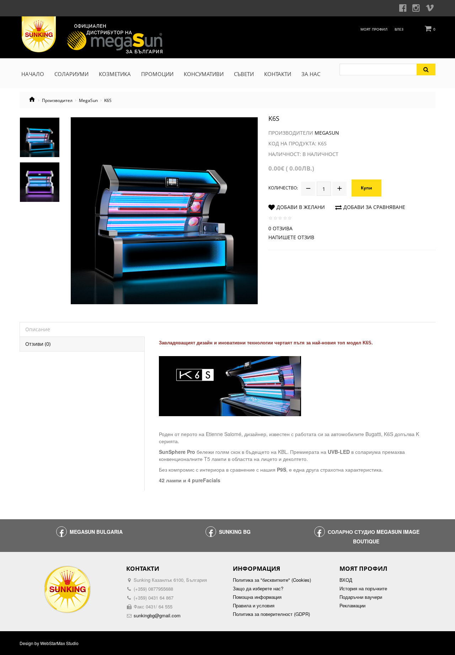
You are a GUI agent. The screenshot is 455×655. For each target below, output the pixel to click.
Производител (57, 100)
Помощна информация (257, 597)
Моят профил (373, 29)
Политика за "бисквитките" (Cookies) (272, 580)
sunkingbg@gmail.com (157, 615)
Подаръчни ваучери (360, 597)
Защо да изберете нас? (258, 588)
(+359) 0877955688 (153, 588)
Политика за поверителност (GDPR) (271, 614)
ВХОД (345, 580)
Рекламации (352, 605)
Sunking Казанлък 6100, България (170, 579)
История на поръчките (363, 588)
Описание (37, 329)
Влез (399, 29)
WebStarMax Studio (59, 643)
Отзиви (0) (37, 343)
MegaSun (88, 100)
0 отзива (280, 228)
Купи (366, 188)
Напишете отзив (291, 237)
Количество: (283, 188)
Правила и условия (253, 605)
